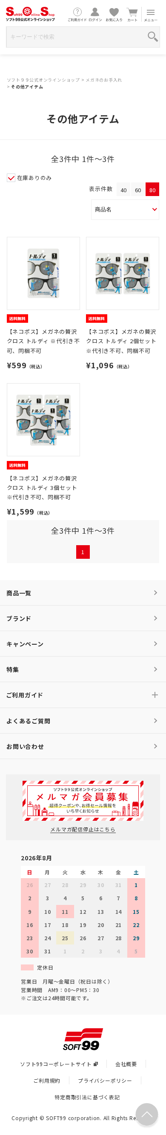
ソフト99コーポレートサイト (56, 1063)
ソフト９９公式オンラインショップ (43, 80)
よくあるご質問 (28, 721)
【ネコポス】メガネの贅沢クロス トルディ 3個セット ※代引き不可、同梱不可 (42, 487)
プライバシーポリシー (105, 1080)
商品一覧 (18, 593)
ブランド (18, 618)
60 (138, 190)
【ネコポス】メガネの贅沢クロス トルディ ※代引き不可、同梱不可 (43, 340)
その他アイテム (27, 86)
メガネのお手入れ (104, 80)
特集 (12, 669)
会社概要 (126, 1063)
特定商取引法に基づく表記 (87, 1097)
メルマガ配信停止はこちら (82, 829)
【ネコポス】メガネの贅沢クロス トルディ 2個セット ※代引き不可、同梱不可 (121, 340)
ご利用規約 (46, 1080)
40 (123, 190)
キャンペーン (25, 644)
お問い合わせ (25, 746)
